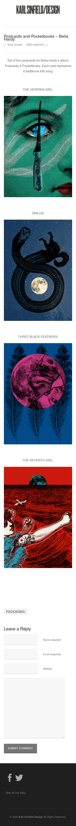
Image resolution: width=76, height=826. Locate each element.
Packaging (15, 611)
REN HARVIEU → (37, 45)
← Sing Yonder (13, 45)
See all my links (16, 792)
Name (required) (52, 640)
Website (47, 668)
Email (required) (52, 654)
